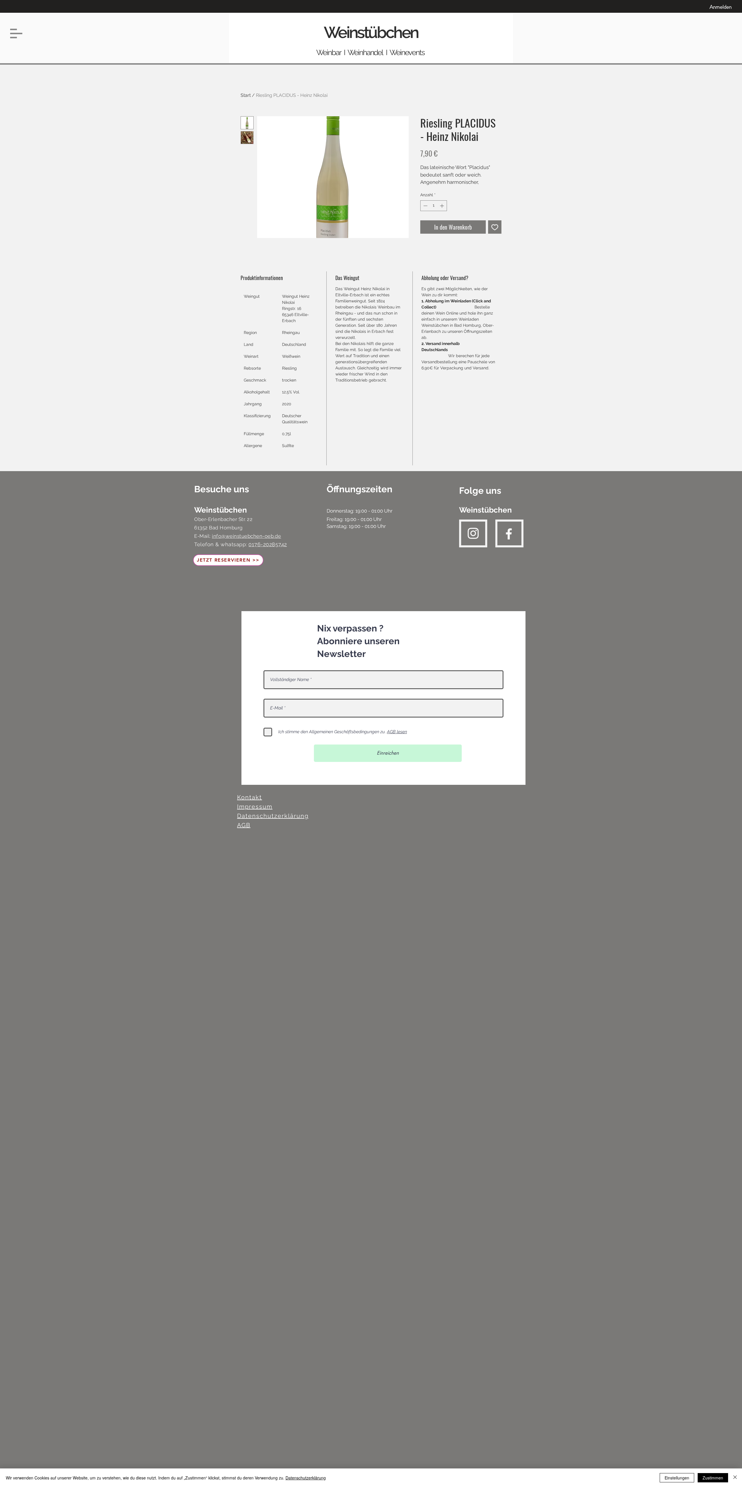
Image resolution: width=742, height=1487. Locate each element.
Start (246, 95)
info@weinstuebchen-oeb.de (246, 536)
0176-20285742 (267, 544)
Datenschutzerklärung (305, 1478)
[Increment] (442, 206)
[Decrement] (424, 206)
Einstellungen (677, 1478)
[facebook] (508, 533)
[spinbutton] (433, 206)
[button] (16, 33)
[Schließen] (735, 1477)
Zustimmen (713, 1478)
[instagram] (473, 533)
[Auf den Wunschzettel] (494, 227)
